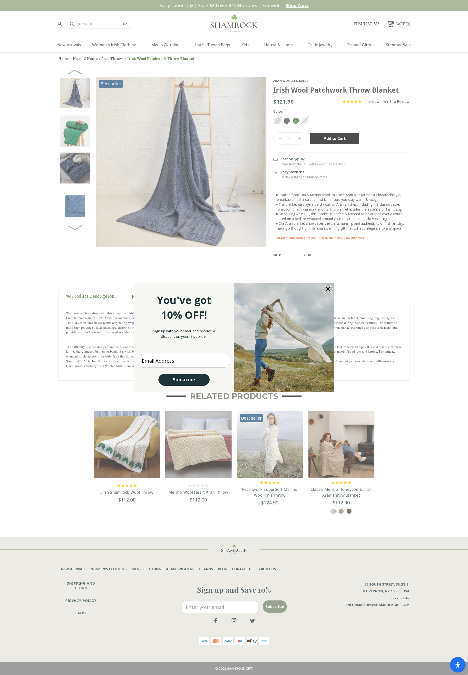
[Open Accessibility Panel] (458, 665)
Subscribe (184, 379)
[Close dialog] (328, 289)
